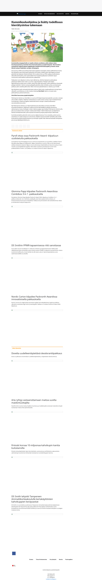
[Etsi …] (87, 14)
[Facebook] (14, 553)
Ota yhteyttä (60, 13)
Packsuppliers (74, 13)
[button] (13, 126)
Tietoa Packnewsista (49, 13)
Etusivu (40, 13)
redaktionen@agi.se (51, 579)
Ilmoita (67, 13)
